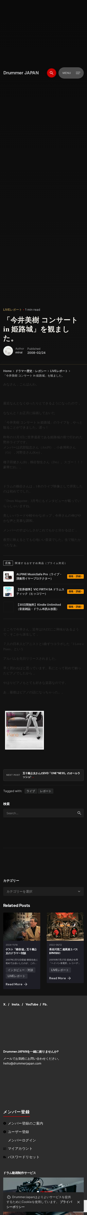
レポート (45, 791)
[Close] (78, 1202)
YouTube (31, 1004)
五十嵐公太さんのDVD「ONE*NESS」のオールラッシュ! (51, 775)
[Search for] (43, 813)
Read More (14, 984)
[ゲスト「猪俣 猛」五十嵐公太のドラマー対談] (21, 927)
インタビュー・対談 (20, 970)
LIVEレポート (12, 310)
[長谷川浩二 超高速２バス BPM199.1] (65, 927)
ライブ (31, 791)
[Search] (51, 73)
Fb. (45, 1004)
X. (4, 1004)
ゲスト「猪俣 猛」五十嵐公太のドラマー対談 (21, 951)
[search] (79, 813)
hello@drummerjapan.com (22, 1063)
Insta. (16, 1004)
